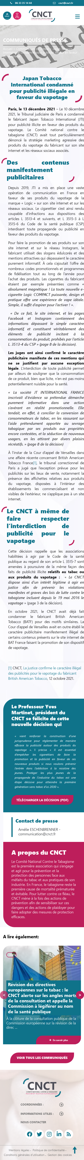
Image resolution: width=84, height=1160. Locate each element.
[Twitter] (39, 1134)
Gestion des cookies (60, 1155)
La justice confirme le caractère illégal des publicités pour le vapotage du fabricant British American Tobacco (44, 673)
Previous (4, 995)
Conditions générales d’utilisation (24, 1155)
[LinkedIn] (58, 1134)
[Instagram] (49, 1134)
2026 (11, 954)
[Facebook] (29, 1134)
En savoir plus (60, 1040)
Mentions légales (19, 1150)
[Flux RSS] (68, 1134)
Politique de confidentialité (49, 1150)
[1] (34, 462)
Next (80, 995)
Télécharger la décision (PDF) (42, 800)
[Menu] (77, 16)
